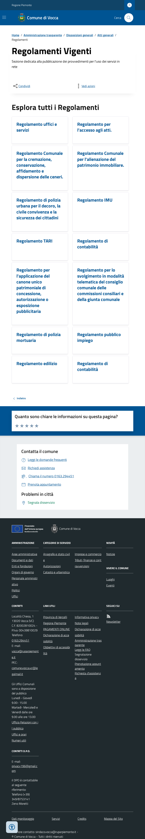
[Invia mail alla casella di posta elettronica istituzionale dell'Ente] (25, 654)
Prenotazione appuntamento (88, 666)
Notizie (110, 554)
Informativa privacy (87, 617)
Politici (16, 590)
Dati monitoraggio (23, 818)
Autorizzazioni (52, 566)
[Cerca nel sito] (127, 17)
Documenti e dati (22, 560)
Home (15, 35)
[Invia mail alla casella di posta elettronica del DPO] (25, 768)
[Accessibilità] (12, 827)
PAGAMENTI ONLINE (56, 629)
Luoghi (110, 579)
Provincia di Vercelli (55, 617)
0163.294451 (20, 640)
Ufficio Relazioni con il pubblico (25, 725)
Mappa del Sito (113, 818)
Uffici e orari (19, 734)
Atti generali (105, 35)
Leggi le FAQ (82, 649)
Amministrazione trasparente (43, 35)
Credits (82, 818)
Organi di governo (23, 572)
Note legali (81, 623)
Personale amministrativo (25, 581)
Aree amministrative (24, 554)
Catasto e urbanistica (56, 572)
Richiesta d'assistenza (88, 675)
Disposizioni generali (79, 35)
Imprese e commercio (88, 554)
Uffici (15, 596)
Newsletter (113, 621)
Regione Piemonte (22, 5)
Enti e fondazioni (22, 566)
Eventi (110, 585)
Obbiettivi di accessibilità (56, 650)
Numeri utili (19, 740)
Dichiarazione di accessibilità (56, 638)
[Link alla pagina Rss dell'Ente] (108, 616)
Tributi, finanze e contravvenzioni (88, 563)
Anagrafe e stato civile (56, 557)
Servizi (56, 818)
